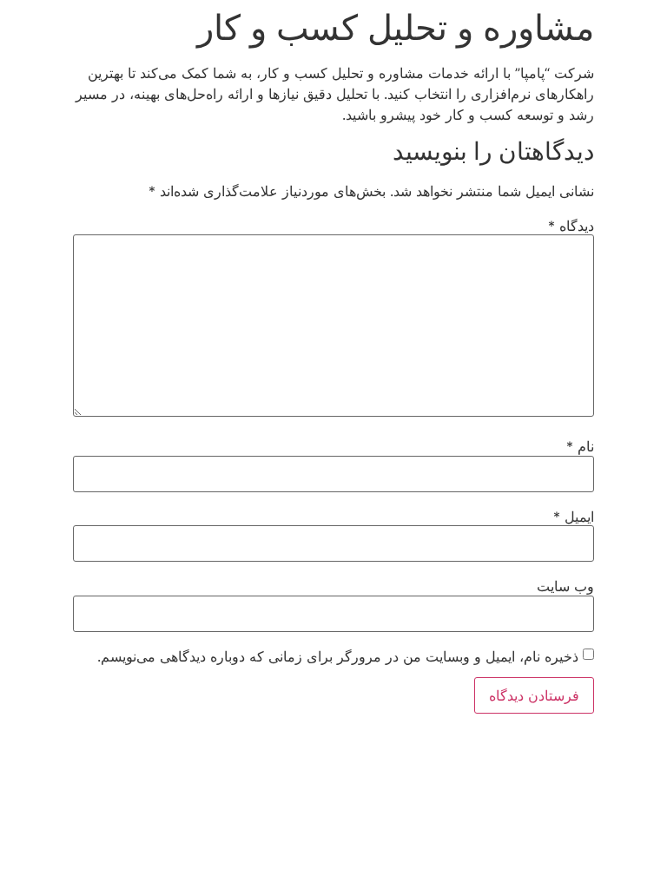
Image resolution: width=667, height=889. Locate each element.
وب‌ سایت (565, 586)
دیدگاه (571, 226)
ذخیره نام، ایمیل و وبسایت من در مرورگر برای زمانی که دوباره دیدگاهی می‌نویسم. (337, 656)
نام (580, 446)
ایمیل (573, 517)
